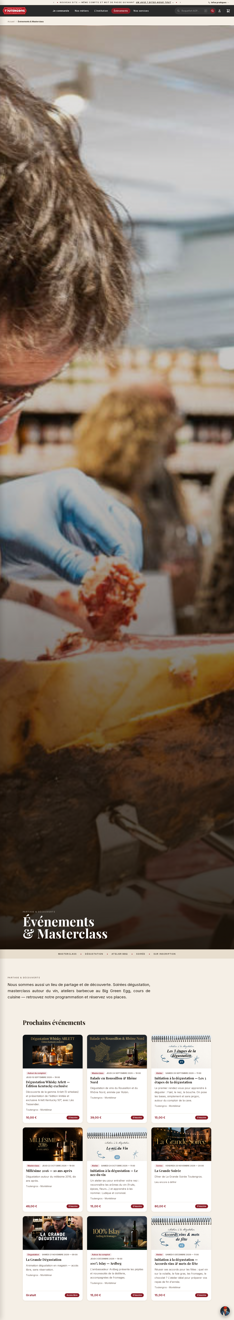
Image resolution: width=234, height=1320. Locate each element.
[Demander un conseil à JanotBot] (225, 1311)
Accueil (11, 21)
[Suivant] (180, 2)
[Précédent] (53, 2)
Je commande (61, 10)
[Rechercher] (212, 11)
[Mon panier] (228, 11)
